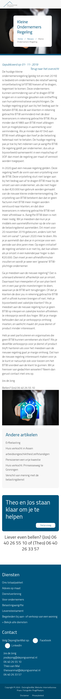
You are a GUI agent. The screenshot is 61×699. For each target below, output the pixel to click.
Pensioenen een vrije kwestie (23, 459)
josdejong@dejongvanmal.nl (20, 657)
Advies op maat (11, 588)
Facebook (45, 640)
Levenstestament (13, 611)
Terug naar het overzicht (44, 68)
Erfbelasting (13, 442)
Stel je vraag (45, 525)
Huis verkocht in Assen (19, 448)
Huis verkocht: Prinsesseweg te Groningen (24, 467)
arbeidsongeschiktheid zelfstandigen (28, 454)
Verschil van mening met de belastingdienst (22, 477)
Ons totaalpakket (12, 582)
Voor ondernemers (13, 599)
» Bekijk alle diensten (14, 622)
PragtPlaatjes (38, 690)
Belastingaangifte (13, 605)
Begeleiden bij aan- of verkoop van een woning (29, 616)
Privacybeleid (38, 695)
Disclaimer (24, 695)
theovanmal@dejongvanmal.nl (22, 670)
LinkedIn (16, 645)
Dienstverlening (11, 594)
